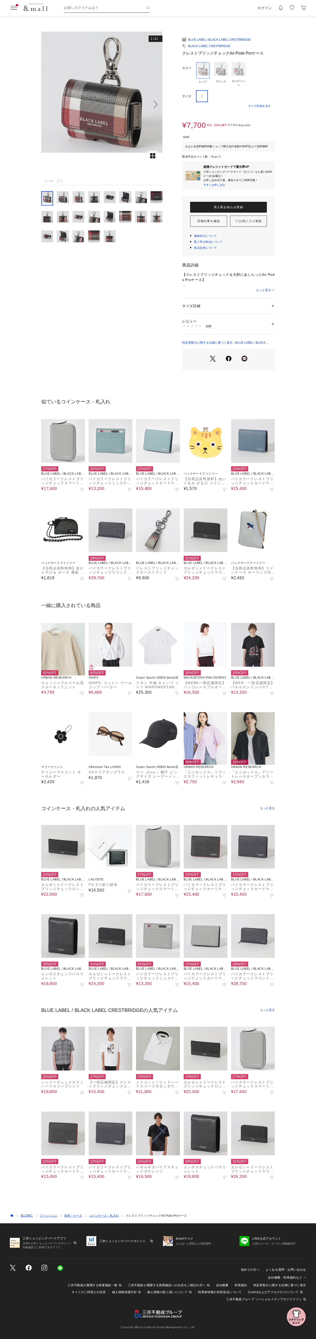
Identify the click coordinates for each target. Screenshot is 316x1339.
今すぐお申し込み (214, 184)
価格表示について (205, 235)
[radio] (203, 74)
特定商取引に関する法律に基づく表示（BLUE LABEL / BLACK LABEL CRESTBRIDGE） (224, 343)
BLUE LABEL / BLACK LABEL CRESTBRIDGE (219, 39)
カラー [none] (186, 68)
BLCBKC (27, 1215)
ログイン (264, 8)
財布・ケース (73, 1215)
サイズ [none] (186, 96)
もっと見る (263, 290)
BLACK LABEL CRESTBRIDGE (209, 46)
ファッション (49, 1215)
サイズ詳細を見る (259, 105)
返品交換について (205, 247)
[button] (101, 104)
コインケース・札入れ (104, 1215)
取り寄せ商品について (208, 241)
